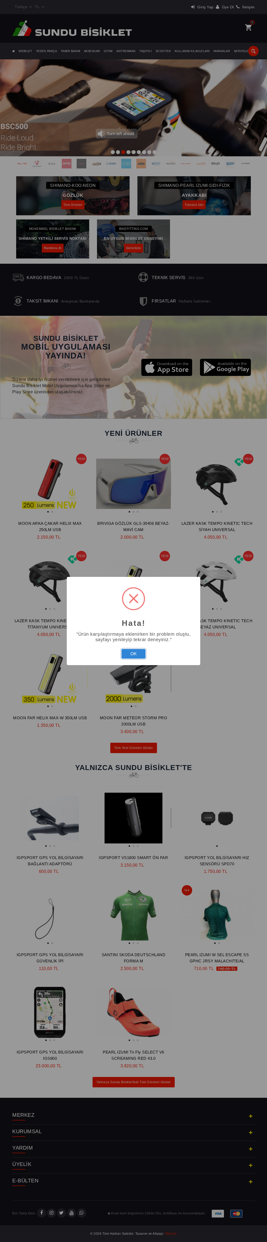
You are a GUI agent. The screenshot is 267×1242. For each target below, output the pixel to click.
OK (133, 653)
